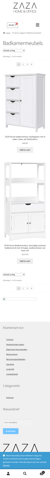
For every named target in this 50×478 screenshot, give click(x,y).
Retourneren (12, 354)
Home (8, 33)
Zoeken (25, 473)
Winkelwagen (38, 471)
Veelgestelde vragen (15, 344)
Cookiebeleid (12, 374)
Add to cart (25, 150)
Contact (9, 339)
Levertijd (10, 369)
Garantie (10, 364)
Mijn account (8, 473)
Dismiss (6, 465)
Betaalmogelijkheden (15, 359)
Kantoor (10, 397)
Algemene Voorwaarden (16, 349)
